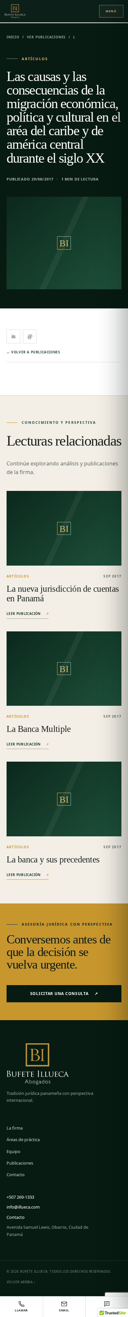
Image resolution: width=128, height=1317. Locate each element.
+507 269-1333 (20, 1197)
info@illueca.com (23, 1207)
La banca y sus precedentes (53, 859)
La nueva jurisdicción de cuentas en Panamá (63, 593)
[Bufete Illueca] (22, 11)
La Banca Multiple (39, 729)
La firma (15, 1128)
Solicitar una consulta (64, 993)
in (13, 336)
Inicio (13, 37)
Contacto (16, 1174)
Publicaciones (20, 1163)
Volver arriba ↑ (21, 1282)
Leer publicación (28, 613)
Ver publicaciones (46, 37)
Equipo (13, 1151)
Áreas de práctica (23, 1139)
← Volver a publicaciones (33, 352)
